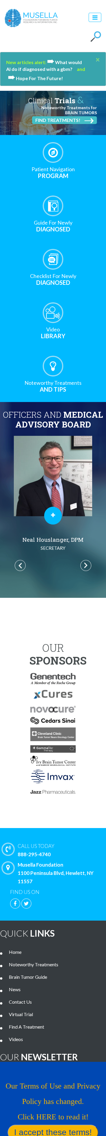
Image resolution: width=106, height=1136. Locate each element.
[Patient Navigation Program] (53, 152)
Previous (20, 565)
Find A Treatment (26, 1026)
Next (85, 565)
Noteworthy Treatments (33, 964)
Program (53, 172)
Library (53, 332)
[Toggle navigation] (95, 17)
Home (15, 952)
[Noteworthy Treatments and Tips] (53, 366)
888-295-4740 (36, 850)
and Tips (53, 386)
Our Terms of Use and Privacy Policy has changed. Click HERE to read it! (53, 1101)
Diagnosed (53, 226)
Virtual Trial (21, 1014)
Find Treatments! (57, 120)
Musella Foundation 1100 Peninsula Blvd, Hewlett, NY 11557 (56, 873)
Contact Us (20, 1002)
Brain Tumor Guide (28, 977)
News (15, 989)
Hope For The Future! (35, 78)
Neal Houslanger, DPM (53, 543)
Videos (16, 1039)
